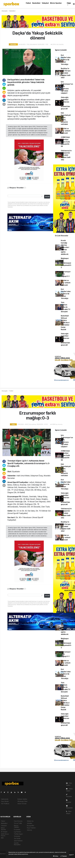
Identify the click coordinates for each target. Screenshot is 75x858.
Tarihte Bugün (18, 834)
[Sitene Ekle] (26, 792)
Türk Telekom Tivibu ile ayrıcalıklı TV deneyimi (65, 307)
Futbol (28, 3)
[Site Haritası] (22, 792)
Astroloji (29, 830)
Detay (56, 856)
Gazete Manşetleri (17, 843)
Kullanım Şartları (22, 799)
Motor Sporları (56, 3)
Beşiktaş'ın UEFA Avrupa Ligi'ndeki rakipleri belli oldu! (65, 73)
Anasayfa (5, 11)
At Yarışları (4, 832)
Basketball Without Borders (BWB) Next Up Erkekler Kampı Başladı (65, 322)
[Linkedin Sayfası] (15, 792)
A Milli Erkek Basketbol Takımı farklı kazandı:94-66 (65, 141)
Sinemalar (17, 836)
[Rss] (19, 792)
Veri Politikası (5, 803)
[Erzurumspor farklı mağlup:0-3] (26, 442)
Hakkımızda (4, 799)
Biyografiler (30, 825)
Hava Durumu (18, 821)
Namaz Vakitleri (16, 826)
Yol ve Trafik (18, 823)
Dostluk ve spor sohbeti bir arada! (65, 131)
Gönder (47, 196)
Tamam (64, 856)
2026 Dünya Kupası (5, 834)
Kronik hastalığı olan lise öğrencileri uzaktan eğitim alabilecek (65, 247)
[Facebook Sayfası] (2, 792)
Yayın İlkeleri (5, 801)
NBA (2, 838)
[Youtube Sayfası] (12, 792)
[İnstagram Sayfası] (8, 792)
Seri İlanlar (17, 838)
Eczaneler (17, 829)
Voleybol (45, 3)
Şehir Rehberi (18, 841)
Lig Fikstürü (17, 832)
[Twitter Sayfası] (5, 792)
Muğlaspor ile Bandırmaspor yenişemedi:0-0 (66, 262)
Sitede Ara (30, 821)
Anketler (29, 823)
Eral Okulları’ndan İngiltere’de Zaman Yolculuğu (66, 59)
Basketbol (36, 3)
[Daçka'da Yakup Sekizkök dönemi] (26, 61)
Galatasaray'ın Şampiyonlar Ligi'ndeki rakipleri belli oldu (66, 155)
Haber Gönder (22, 803)
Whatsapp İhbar (22, 801)
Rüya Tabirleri (31, 828)
